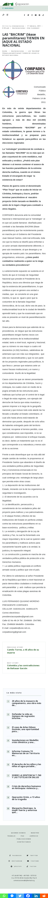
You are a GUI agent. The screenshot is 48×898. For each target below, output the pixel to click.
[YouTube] (36, 15)
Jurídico (34, 836)
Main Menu (9, 8)
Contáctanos (24, 842)
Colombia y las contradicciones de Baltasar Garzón (23, 666)
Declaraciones (18, 28)
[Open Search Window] (3, 15)
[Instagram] (32, 15)
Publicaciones (24, 839)
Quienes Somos (18, 833)
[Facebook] (24, 15)
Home (4, 51)
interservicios (18, 26)
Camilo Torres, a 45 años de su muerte (23, 650)
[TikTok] (43, 15)
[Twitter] (28, 15)
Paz (22, 836)
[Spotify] (39, 15)
